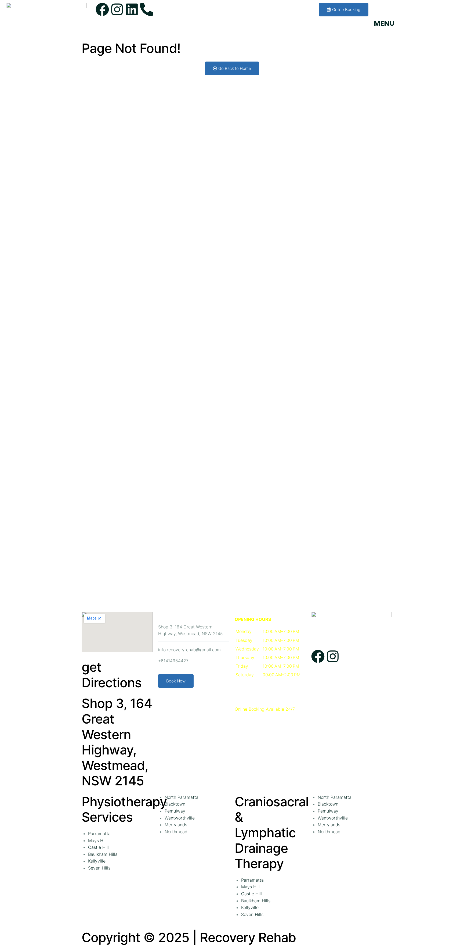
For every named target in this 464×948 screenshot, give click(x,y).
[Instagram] (117, 9)
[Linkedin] (132, 9)
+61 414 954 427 (206, 6)
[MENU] (380, 9)
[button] (270, 657)
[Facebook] (102, 9)
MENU (384, 23)
